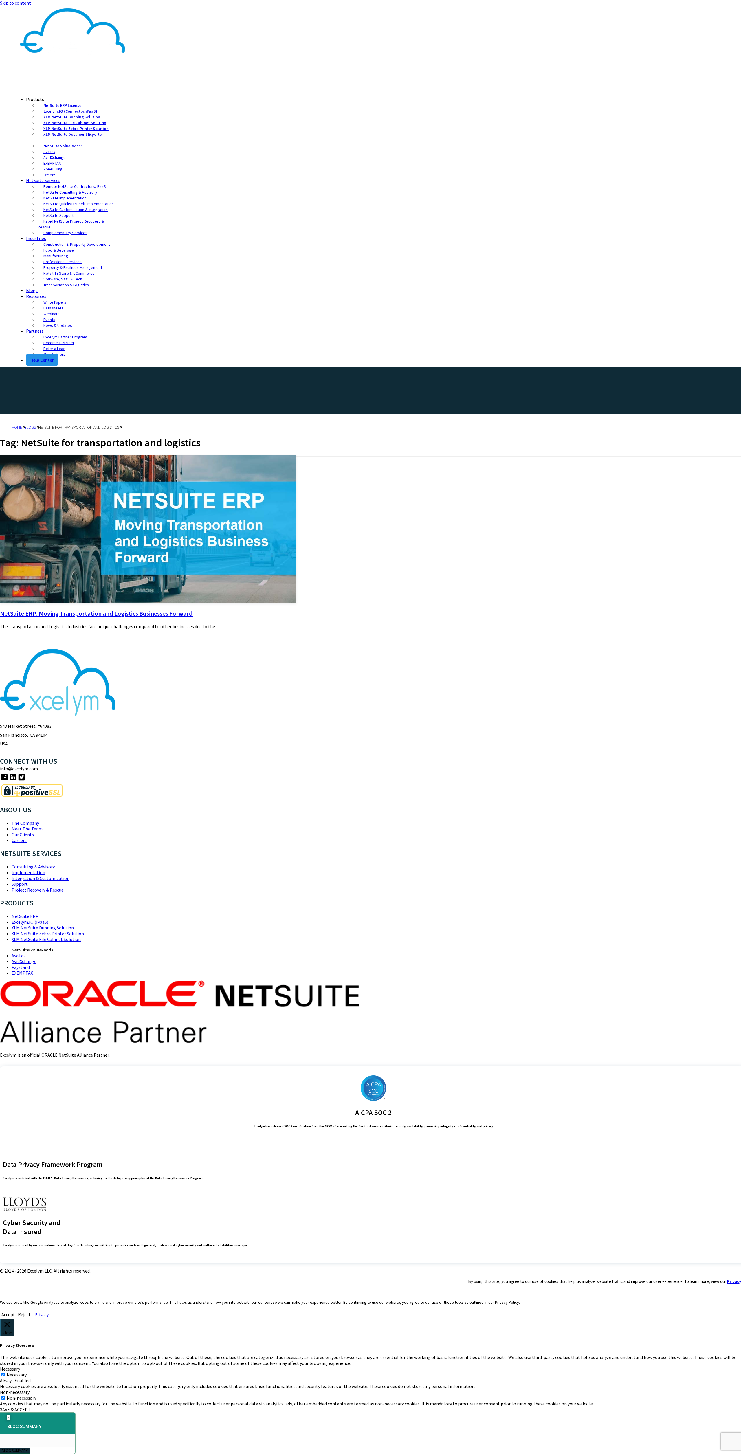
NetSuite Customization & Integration (75, 209)
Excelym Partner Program (65, 337)
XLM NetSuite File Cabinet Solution (74, 122)
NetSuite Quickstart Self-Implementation (78, 203)
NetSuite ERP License (62, 105)
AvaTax (49, 151)
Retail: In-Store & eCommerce (69, 273)
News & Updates (57, 325)
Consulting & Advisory (33, 867)
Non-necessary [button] (15, 1392)
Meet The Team (27, 829)
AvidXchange (54, 157)
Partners (34, 331)
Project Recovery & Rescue (38, 890)
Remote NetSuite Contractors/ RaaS (74, 186)
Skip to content (15, 3)
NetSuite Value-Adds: (62, 145)
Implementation (28, 872)
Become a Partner (58, 342)
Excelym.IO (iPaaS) (30, 922)
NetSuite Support (58, 215)
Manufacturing (55, 255)
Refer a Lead (54, 348)
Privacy (734, 1281)
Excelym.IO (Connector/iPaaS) (70, 111)
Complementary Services (65, 232)
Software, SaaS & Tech (62, 279)
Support (20, 884)
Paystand (21, 967)
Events (49, 319)
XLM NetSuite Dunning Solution (71, 117)
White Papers (54, 302)
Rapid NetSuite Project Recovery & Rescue (71, 224)
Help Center (42, 360)
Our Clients (23, 834)
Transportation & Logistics (66, 284)
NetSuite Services (43, 180)
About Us (568, 84)
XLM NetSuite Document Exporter (73, 134)
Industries (36, 238)
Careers (19, 840)
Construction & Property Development (76, 244)
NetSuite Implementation (65, 198)
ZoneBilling (53, 169)
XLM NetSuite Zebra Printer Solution (76, 128)
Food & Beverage (58, 250)
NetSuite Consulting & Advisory (70, 192)
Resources (36, 296)
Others (49, 174)
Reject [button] (24, 1314)
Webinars (51, 313)
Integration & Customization (40, 878)
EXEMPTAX (52, 163)
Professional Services (62, 261)
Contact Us (594, 84)
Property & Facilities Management (72, 267)
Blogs (32, 290)
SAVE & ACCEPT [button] (15, 1409)
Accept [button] (8, 1314)
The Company (25, 823)
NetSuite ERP (25, 916)
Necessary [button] (10, 1369)
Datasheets (53, 308)
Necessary (17, 1375)
